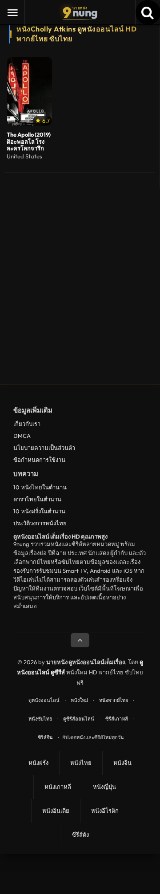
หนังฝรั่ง (38, 762)
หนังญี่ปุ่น (104, 786)
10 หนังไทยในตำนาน (40, 487)
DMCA (22, 435)
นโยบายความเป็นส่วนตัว (44, 447)
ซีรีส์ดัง (80, 834)
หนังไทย (81, 762)
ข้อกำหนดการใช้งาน (39, 459)
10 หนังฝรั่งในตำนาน (39, 511)
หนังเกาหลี (57, 786)
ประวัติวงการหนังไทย (40, 523)
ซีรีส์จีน (45, 737)
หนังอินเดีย (55, 810)
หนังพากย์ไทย (113, 700)
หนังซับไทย (40, 719)
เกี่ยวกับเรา (26, 423)
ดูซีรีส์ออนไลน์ (78, 719)
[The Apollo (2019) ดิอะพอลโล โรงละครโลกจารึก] (29, 91)
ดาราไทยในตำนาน (37, 499)
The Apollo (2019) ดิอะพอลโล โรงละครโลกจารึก (29, 141)
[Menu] (12, 12)
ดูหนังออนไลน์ (44, 700)
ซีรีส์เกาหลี (116, 719)
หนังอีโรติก (105, 810)
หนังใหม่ (79, 700)
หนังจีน (122, 762)
